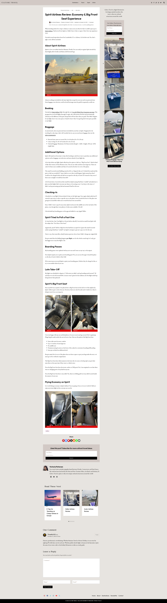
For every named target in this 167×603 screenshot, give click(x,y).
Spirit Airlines (49, 31)
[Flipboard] (68, 440)
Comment (47, 560)
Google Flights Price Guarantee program (83, 112)
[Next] (96, 505)
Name (46, 582)
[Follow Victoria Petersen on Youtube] (54, 476)
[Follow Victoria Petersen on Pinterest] (57, 476)
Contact (120, 595)
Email (75, 582)
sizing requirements (50, 135)
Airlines (78, 10)
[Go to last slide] (47, 505)
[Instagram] (158, 2)
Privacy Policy (98, 600)
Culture (93, 2)
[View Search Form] (164, 2)
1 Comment (91, 22)
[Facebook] (154, 2)
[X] (71, 440)
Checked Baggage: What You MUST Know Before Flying (114, 160)
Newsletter (114, 595)
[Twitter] (161, 2)
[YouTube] (56, 595)
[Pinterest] (151, 2)
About (98, 595)
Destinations (105, 595)
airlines (47, 431)
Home (94, 595)
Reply (97, 534)
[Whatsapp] (76, 440)
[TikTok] (156, 2)
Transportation (65, 10)
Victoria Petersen (56, 467)
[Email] (79, 440)
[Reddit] (74, 440)
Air (72, 10)
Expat (88, 2)
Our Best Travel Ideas (114, 166)
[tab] (68, 521)
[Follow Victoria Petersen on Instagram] (51, 476)
